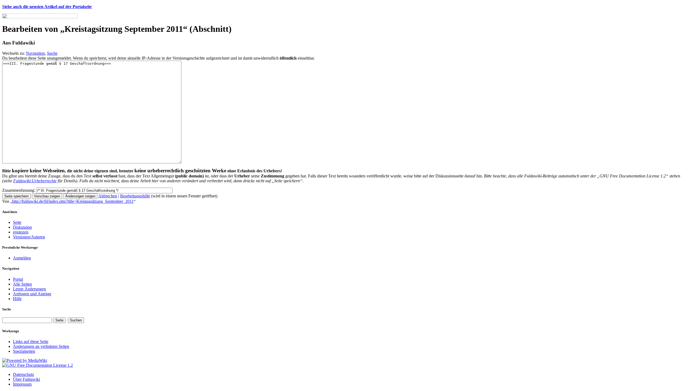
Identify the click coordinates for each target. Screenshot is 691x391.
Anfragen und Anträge (32, 293)
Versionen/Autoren (29, 237)
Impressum (22, 384)
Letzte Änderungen (29, 289)
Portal (18, 279)
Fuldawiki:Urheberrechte (35, 181)
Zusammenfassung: (18, 190)
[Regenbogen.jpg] (40, 17)
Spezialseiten (24, 351)
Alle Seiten (22, 284)
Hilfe (17, 298)
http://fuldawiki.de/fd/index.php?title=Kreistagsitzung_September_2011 (73, 201)
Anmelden (22, 258)
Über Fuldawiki (26, 379)
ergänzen (20, 232)
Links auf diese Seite (30, 341)
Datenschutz (23, 374)
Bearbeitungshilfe (135, 196)
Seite (17, 222)
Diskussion (22, 227)
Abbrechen (107, 196)
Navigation (35, 53)
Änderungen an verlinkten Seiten (41, 346)
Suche (52, 53)
